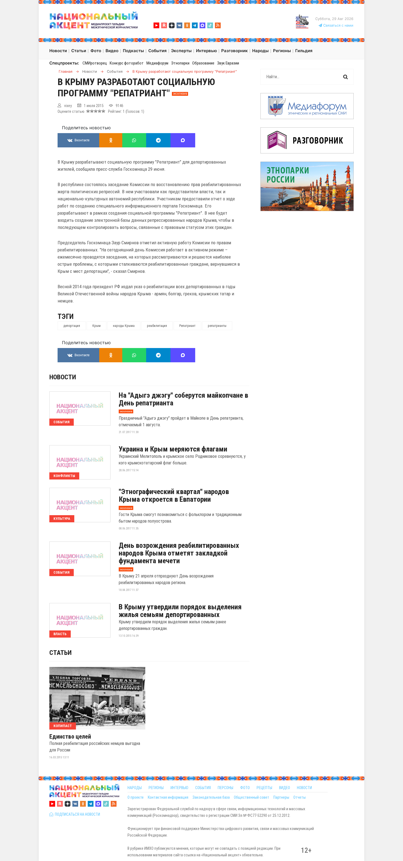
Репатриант (187, 326)
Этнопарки (180, 63)
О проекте (135, 797)
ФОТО (245, 788)
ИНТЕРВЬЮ (179, 788)
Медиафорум (157, 63)
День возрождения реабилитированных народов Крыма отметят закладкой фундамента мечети (179, 553)
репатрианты (217, 326)
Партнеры (281, 797)
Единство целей (70, 736)
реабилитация (157, 326)
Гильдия (304, 50)
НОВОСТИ (304, 788)
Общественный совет (251, 797)
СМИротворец (95, 63)
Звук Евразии (228, 63)
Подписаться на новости (76, 814)
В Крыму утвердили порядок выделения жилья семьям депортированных (180, 610)
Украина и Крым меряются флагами (173, 449)
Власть (60, 634)
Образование (203, 63)
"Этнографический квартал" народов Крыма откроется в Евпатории (174, 495)
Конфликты (64, 476)
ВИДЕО (284, 788)
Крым (96, 326)
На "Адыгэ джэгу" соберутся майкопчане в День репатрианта (183, 399)
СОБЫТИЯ (203, 788)
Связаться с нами (337, 25)
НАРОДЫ (134, 788)
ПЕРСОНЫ (225, 788)
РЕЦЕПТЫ (264, 788)
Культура (61, 519)
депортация (71, 326)
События (61, 422)
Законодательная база (211, 797)
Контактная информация (168, 797)
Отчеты (299, 797)
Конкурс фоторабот (127, 63)
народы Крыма (124, 326)
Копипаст (62, 726)
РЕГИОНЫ (156, 788)
